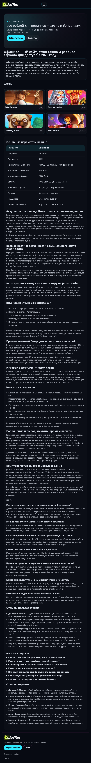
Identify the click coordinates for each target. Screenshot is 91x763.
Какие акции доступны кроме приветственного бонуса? (36, 675)
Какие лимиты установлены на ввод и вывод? (31, 668)
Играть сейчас (13, 747)
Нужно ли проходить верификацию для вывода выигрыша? (38, 672)
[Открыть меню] (44, 4)
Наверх (6, 759)
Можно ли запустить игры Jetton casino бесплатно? (33, 661)
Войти (28, 747)
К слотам (32, 38)
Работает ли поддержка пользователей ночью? (32, 679)
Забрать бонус (16, 38)
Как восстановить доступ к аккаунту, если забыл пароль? (37, 657)
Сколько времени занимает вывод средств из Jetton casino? (38, 664)
